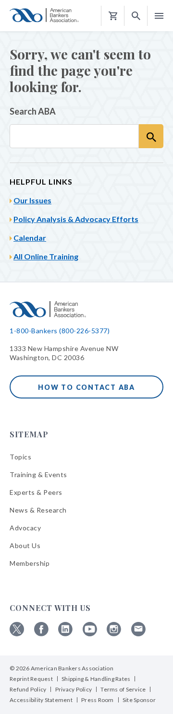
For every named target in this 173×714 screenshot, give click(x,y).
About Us (25, 545)
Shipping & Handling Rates (96, 678)
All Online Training (45, 256)
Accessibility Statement (41, 699)
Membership (29, 563)
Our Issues (32, 200)
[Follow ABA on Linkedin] (65, 634)
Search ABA (33, 111)
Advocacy (25, 528)
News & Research (38, 510)
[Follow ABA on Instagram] (114, 634)
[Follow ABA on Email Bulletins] (138, 634)
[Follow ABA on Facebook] (41, 634)
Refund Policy (28, 689)
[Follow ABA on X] (17, 634)
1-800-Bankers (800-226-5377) (60, 331)
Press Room (97, 699)
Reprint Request (31, 678)
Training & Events (38, 474)
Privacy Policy (73, 689)
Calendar (29, 237)
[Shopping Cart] (113, 16)
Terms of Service (123, 689)
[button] (136, 16)
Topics (20, 457)
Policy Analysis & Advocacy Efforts (75, 218)
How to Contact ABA (86, 387)
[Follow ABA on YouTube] (90, 634)
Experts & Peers (36, 492)
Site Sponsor (139, 699)
